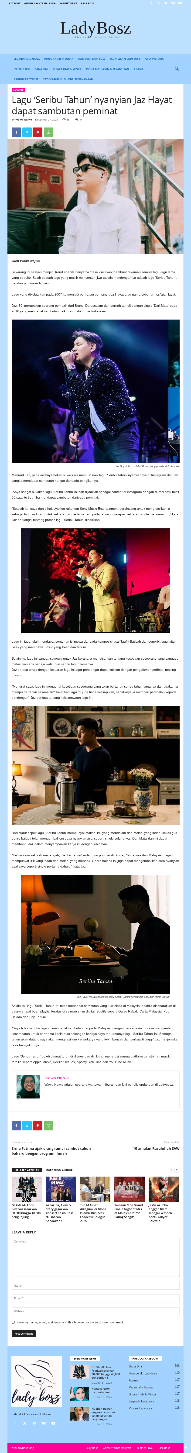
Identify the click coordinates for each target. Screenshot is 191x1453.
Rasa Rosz (87, 3)
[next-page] (176, 1170)
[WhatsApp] (48, 132)
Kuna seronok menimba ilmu (101, 1390)
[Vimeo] (165, 3)
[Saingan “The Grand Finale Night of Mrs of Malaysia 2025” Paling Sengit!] (129, 1189)
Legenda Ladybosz (27, 58)
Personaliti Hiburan (59, 58)
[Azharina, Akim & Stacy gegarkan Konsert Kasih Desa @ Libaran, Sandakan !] (61, 1189)
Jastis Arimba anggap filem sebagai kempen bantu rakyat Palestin (160, 1213)
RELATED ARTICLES (27, 1170)
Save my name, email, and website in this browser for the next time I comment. (70, 1322)
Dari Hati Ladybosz (91, 58)
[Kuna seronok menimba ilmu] (79, 1394)
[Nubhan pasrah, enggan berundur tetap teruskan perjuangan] (79, 1414)
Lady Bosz (13, 3)
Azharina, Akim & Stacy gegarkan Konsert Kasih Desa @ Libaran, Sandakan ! (60, 1213)
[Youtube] (180, 3)
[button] (176, 69)
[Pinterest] (37, 132)
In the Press (22, 69)
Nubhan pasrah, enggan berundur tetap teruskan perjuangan (103, 1414)
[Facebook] (151, 3)
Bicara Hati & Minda (67, 69)
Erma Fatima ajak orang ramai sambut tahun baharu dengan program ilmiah (51, 1151)
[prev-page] (171, 1170)
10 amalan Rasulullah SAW (156, 1148)
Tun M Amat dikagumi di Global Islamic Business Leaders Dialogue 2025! (93, 1213)
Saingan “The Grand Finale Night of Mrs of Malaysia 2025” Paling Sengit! (128, 1211)
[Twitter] (158, 3)
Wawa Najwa (23, 119)
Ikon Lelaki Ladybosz (125, 58)
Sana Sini (41, 69)
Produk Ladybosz (26, 79)
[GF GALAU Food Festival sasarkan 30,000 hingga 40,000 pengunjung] (27, 1189)
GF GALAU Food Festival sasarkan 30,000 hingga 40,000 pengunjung (26, 1211)
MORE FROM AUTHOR (59, 1170)
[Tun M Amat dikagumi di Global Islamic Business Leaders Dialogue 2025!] (95, 1189)
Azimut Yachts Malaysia (40, 3)
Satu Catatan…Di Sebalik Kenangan (68, 79)
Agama (138, 69)
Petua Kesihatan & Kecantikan (107, 69)
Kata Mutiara (154, 58)
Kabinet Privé (68, 3)
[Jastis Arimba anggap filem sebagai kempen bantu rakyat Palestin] (164, 1189)
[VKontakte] (173, 3)
